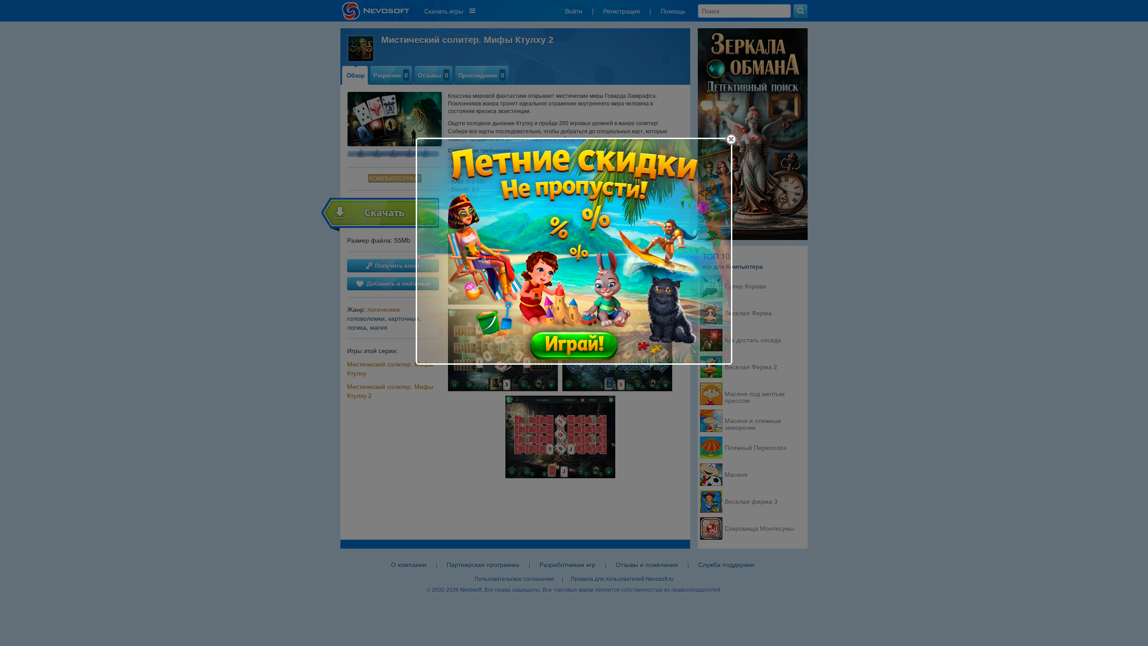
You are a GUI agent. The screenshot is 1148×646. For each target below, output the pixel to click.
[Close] (731, 139)
